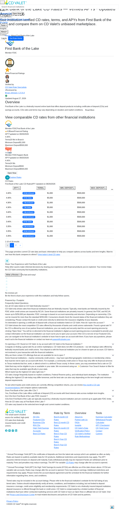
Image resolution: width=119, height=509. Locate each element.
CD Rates (70, 463)
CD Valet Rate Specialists (15, 87)
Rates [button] (2, 10)
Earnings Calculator (104, 417)
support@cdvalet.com (61, 339)
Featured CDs (10, 14)
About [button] (3, 32)
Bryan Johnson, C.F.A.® (15, 93)
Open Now (17, 14)
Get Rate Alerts (16, 38)
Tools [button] (3, 25)
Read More (89, 110)
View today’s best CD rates (49, 254)
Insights (3, 28)
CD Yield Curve (102, 428)
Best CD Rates (39, 434)
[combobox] (59, 7)
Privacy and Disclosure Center (22, 495)
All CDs (10, 19)
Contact (3, 35)
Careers (99, 434)
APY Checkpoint (102, 425)
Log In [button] (4, 38)
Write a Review (13, 275)
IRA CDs (3, 19)
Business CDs (39, 423)
